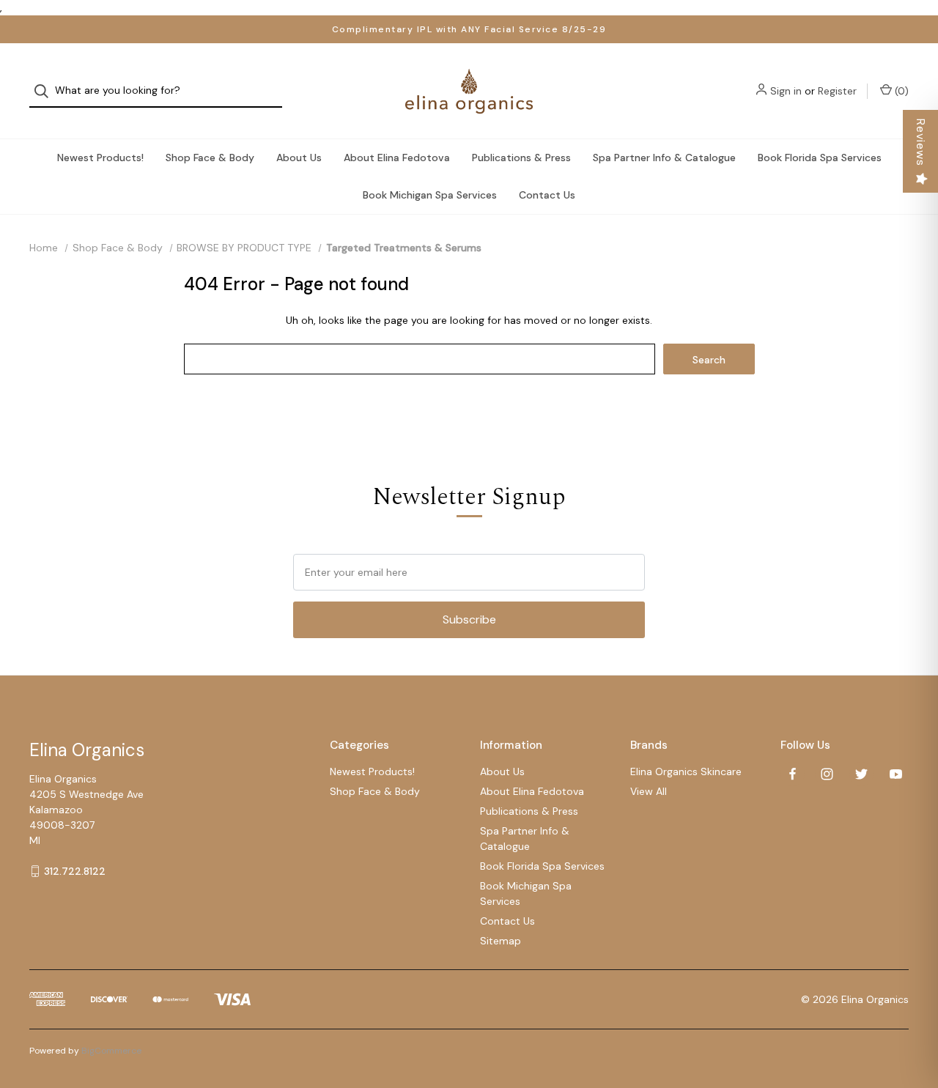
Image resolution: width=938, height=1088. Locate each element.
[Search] (45, 91)
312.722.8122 (75, 871)
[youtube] (896, 774)
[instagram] (827, 774)
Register (837, 90)
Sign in (786, 90)
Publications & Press (521, 157)
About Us (299, 157)
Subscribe (469, 619)
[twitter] (861, 774)
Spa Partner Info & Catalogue (664, 157)
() (900, 90)
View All (648, 791)
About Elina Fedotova (397, 157)
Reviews (920, 142)
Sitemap (500, 940)
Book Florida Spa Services (820, 157)
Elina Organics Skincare (686, 771)
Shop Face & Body (210, 157)
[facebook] (792, 774)
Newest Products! (100, 157)
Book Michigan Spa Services (430, 194)
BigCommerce (111, 1050)
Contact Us (547, 194)
